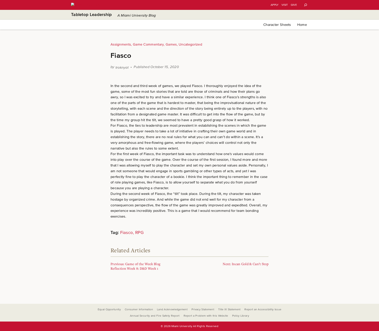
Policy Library (240, 315)
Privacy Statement (202, 309)
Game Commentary (148, 44)
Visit (284, 5)
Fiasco (126, 232)
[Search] (305, 5)
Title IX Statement (229, 309)
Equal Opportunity (109, 309)
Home (302, 24)
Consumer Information (139, 309)
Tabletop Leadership (91, 14)
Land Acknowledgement (172, 309)
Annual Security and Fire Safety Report (154, 315)
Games (171, 44)
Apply (275, 5)
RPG (139, 232)
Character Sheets (277, 24)
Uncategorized (190, 44)
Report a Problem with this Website (206, 315)
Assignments (121, 44)
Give (294, 5)
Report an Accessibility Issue (262, 309)
